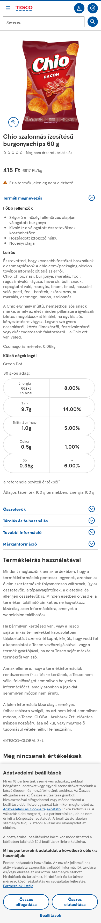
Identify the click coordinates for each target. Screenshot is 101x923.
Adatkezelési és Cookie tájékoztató (32, 808)
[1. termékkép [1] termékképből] (50, 85)
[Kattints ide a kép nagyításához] (13, 122)
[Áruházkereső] (93, 8)
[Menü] (8, 8)
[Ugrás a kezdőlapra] (24, 8)
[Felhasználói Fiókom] (79, 8)
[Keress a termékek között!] (93, 22)
